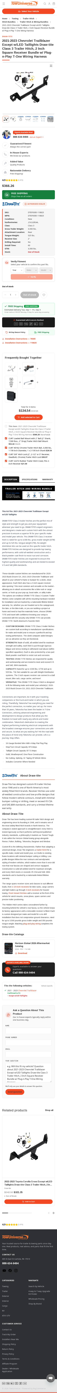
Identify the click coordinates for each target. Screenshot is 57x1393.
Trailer (5, 1291)
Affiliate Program (9, 1363)
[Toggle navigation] (4, 4)
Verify (33, 277)
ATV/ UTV (6, 1315)
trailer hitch (41, 850)
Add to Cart (30, 1202)
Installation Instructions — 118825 (21, 342)
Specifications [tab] (30, 479)
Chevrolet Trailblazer (27, 990)
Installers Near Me (10, 1339)
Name (7, 1026)
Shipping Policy (9, 1344)
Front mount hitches (18, 893)
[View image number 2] (13, 119)
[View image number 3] (20, 119)
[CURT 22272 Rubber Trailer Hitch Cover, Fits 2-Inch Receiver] (11, 396)
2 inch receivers (33, 890)
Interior (5, 1301)
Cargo (4, 1306)
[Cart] (54, 4)
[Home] (24, 3)
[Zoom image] (51, 66)
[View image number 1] (6, 119)
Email (7, 1049)
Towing (5, 1286)
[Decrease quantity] (5, 295)
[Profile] (49, 4)
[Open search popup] (45, 4)
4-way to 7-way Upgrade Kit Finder (39, 1292)
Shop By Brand (35, 1303)
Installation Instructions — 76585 (20, 339)
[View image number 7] (50, 119)
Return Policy (8, 1349)
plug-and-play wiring (32, 924)
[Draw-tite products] (11, 204)
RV (3, 1310)
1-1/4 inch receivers (20, 887)
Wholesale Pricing (36, 1299)
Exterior (5, 1296)
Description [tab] (10, 479)
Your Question (11, 1061)
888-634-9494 (20, 137)
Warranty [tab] (47, 479)
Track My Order (9, 1334)
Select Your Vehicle (30, 11)
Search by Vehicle (36, 1286)
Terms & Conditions (10, 1359)
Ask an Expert (36, 137)
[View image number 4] (28, 119)
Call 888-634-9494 (24, 972)
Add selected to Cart (30, 417)
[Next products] (53, 1213)
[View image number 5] (35, 119)
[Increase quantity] (16, 295)
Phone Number (11, 1037)
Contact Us (7, 1329)
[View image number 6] (43, 119)
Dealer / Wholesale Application (10, 1370)
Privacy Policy (8, 1354)
